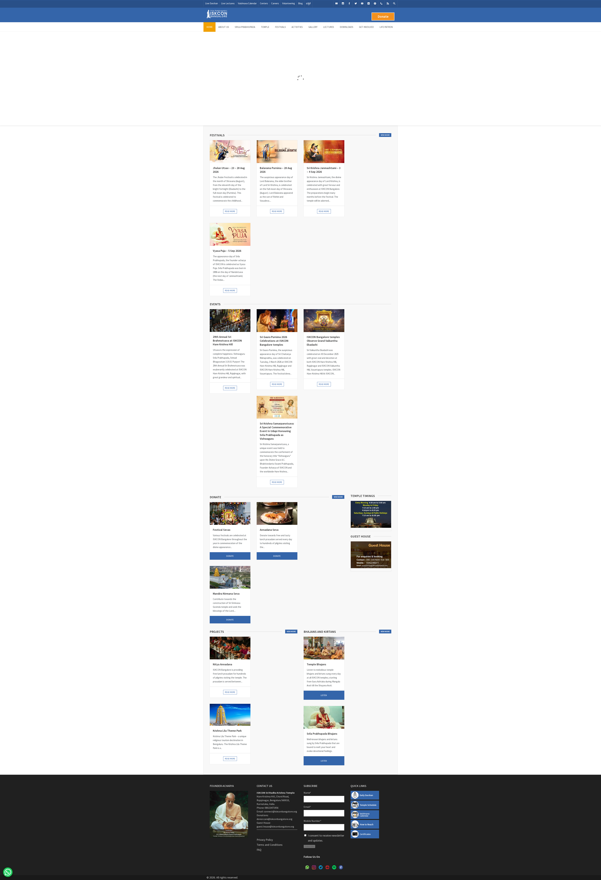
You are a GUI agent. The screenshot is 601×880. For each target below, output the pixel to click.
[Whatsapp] (381, 3)
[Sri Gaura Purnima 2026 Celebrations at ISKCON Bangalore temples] (277, 320)
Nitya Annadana (222, 664)
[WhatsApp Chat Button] (8, 872)
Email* (307, 806)
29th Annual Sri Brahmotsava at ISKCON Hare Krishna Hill (227, 340)
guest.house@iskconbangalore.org (275, 826)
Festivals (280, 27)
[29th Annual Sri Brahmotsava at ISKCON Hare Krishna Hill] (230, 320)
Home (209, 27)
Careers (275, 3)
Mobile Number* (312, 820)
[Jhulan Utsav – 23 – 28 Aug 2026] (230, 151)
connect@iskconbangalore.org (280, 811)
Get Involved (366, 27)
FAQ (259, 850)
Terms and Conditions (270, 845)
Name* (307, 792)
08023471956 (271, 807)
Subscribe (309, 846)
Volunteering (288, 3)
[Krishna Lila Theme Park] (230, 715)
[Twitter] (356, 3)
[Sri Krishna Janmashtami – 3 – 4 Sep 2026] (324, 151)
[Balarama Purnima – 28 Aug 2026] (277, 151)
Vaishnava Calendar (247, 3)
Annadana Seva (269, 530)
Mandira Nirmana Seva (226, 593)
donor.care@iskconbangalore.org (274, 819)
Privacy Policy (265, 840)
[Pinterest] (375, 3)
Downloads (346, 27)
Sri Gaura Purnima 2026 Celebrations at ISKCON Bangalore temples (274, 340)
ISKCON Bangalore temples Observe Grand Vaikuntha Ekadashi (323, 340)
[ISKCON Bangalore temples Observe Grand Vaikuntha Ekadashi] (324, 320)
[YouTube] (362, 3)
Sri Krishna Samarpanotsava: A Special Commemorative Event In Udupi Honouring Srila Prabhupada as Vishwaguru (277, 431)
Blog (300, 3)
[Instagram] (343, 3)
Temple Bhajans (316, 664)
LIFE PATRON (386, 27)
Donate (383, 16)
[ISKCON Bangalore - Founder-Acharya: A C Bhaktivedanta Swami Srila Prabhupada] (217, 17)
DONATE (230, 556)
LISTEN (324, 695)
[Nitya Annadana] (230, 648)
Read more (230, 211)
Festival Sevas (221, 530)
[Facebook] (349, 3)
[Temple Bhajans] (324, 648)
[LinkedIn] (368, 3)
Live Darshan (211, 3)
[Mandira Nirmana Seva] (230, 577)
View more (385, 135)
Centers (264, 3)
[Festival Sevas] (230, 513)
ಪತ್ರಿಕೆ (308, 3)
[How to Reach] (336, 3)
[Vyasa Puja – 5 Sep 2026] (230, 234)
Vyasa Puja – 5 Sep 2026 (227, 251)
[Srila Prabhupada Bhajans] (324, 717)
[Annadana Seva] (277, 513)
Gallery (312, 27)
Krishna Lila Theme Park (227, 730)
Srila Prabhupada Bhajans (322, 733)
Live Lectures (228, 3)
